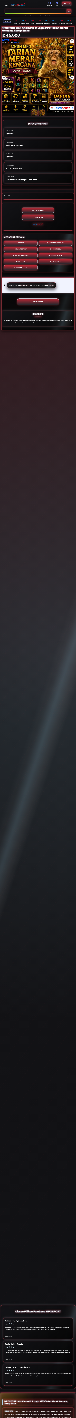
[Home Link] (18, 5)
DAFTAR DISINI (38, 210)
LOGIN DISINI (38, 217)
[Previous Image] (3, 77)
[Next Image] (72, 77)
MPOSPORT (38, 302)
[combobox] (36, 11)
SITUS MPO (9, 1411)
